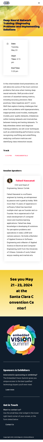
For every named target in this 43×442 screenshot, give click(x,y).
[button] (9, 389)
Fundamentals (21, 155)
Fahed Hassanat (25, 181)
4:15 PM (9, 155)
